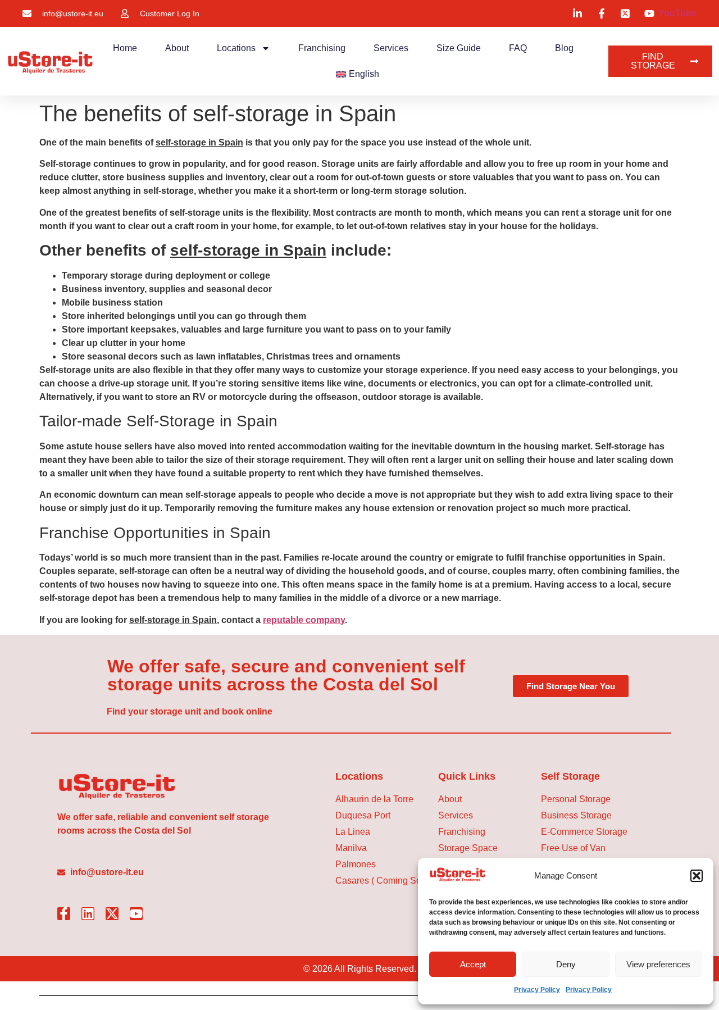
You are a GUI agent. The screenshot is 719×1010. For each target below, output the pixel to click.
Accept (473, 964)
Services (391, 48)
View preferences (658, 964)
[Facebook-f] (63, 913)
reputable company (304, 620)
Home (125, 48)
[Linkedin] (87, 913)
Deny (566, 964)
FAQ (518, 48)
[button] (696, 875)
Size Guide (458, 48)
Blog (564, 48)
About (177, 48)
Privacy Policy (537, 990)
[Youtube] (136, 913)
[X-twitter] (112, 913)
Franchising (321, 48)
